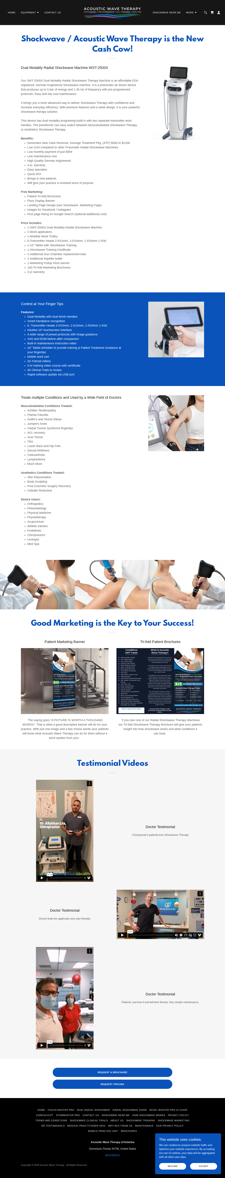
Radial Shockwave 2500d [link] (130, 1110)
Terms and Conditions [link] (51, 1120)
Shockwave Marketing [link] (174, 1120)
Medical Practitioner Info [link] (86, 1125)
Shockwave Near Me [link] (167, 12)
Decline (173, 1166)
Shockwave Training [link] (140, 1120)
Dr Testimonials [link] (53, 1125)
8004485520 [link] (112, 1155)
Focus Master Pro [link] (61, 1110)
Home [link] (11, 12)
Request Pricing (112, 1084)
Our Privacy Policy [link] (170, 1125)
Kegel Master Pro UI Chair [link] (168, 1110)
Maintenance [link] (144, 1125)
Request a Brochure (112, 1072)
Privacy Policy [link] (178, 1115)
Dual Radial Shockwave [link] (93, 1110)
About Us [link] (117, 1120)
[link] (112, 12)
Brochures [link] (129, 1131)
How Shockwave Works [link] (148, 1115)
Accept (203, 1166)
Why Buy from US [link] (120, 1125)
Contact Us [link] (52, 12)
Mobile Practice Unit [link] (103, 1131)
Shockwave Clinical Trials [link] (89, 1120)
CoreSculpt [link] (44, 1115)
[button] (30, 13)
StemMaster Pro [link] (68, 1115)
